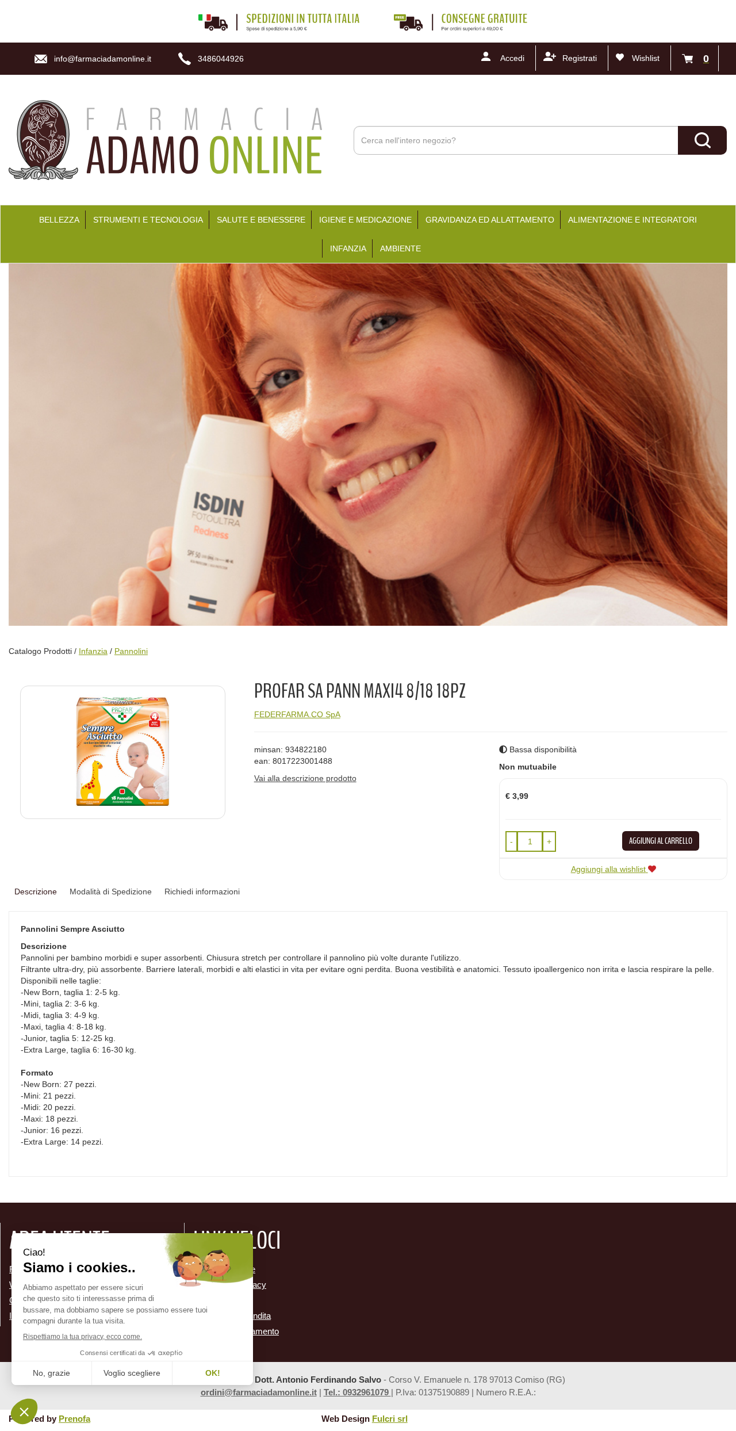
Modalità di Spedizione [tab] (111, 891)
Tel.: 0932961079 (357, 1392)
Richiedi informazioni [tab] (202, 891)
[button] (511, 841)
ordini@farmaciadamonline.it (259, 1392)
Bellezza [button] (59, 219)
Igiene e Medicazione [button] (365, 219)
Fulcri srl (390, 1419)
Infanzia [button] (348, 248)
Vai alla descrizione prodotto (305, 778)
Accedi (512, 58)
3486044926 (221, 58)
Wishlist (646, 58)
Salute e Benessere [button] (261, 219)
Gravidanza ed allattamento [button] (489, 219)
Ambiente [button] (400, 248)
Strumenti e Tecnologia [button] (148, 219)
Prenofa (74, 1419)
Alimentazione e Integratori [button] (632, 219)
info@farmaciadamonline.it (102, 58)
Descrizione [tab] (35, 891)
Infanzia (93, 651)
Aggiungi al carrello (660, 841)
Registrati (579, 58)
